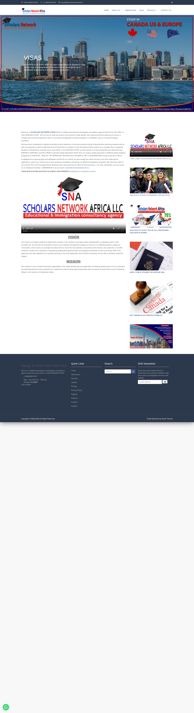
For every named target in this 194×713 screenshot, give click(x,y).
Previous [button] (2, 69)
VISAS (141, 10)
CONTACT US (166, 10)
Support (74, 394)
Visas (73, 370)
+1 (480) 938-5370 (50, 2)
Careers (74, 402)
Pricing (74, 386)
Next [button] (192, 69)
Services (74, 378)
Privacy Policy (76, 390)
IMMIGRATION (130, 10)
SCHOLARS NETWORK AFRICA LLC (45, 132)
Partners (74, 398)
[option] (97, 69)
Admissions (75, 374)
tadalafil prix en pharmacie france (83, 171)
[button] (6, 707)
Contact (74, 406)
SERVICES (151, 10)
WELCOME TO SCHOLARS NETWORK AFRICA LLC (151, 158)
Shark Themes (167, 419)
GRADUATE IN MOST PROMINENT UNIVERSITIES (150, 195)
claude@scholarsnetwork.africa (72, 2)
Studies (74, 382)
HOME (106, 10)
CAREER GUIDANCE (53, 63)
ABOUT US (116, 10)
